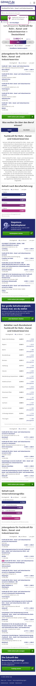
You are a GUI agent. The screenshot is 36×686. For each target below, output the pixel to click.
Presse (9, 680)
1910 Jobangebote (30, 414)
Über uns (3, 680)
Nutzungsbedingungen (19, 680)
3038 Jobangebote (30, 340)
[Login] (31, 3)
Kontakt (12, 683)
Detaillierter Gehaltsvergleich (18, 48)
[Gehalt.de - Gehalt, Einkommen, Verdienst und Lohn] (8, 3)
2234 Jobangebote (30, 393)
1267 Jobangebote (30, 377)
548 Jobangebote (30, 366)
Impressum (18, 683)
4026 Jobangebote (30, 387)
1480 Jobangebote (30, 419)
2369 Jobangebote (30, 372)
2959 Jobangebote (30, 382)
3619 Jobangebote (30, 345)
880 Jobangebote (30, 350)
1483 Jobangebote (30, 409)
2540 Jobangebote (30, 356)
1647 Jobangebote (30, 403)
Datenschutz (4, 683)
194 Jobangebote (30, 361)
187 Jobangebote (30, 398)
